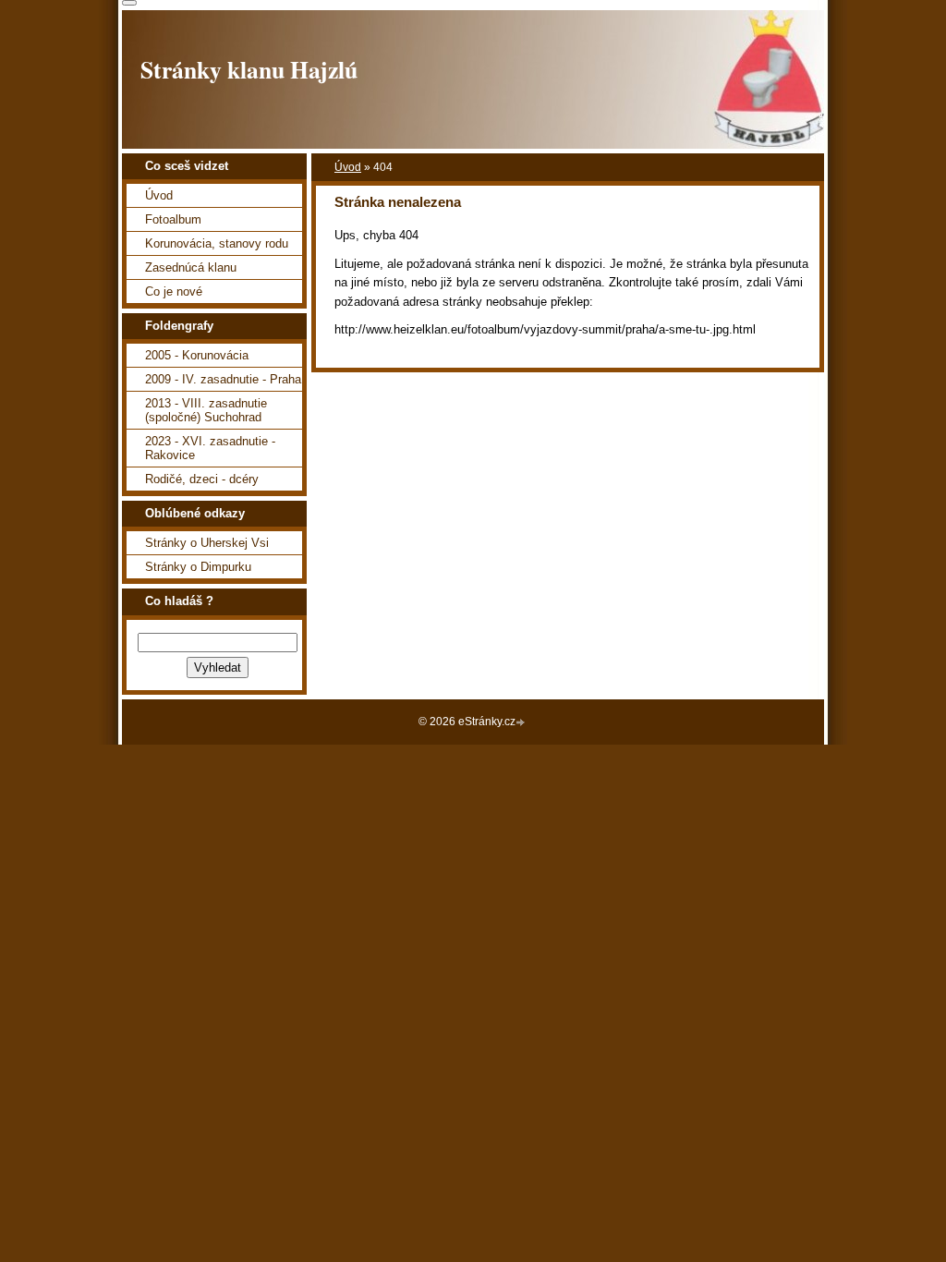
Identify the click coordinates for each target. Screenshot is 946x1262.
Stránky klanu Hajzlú (249, 69)
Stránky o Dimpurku (198, 567)
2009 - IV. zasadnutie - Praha (223, 379)
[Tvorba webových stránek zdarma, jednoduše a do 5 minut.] (521, 723)
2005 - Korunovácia (197, 355)
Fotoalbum (173, 219)
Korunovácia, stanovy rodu (216, 243)
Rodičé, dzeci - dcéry (202, 479)
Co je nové (173, 291)
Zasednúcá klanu (190, 267)
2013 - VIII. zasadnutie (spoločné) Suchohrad (206, 410)
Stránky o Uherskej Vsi (207, 543)
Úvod (347, 167)
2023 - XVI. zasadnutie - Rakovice (210, 448)
